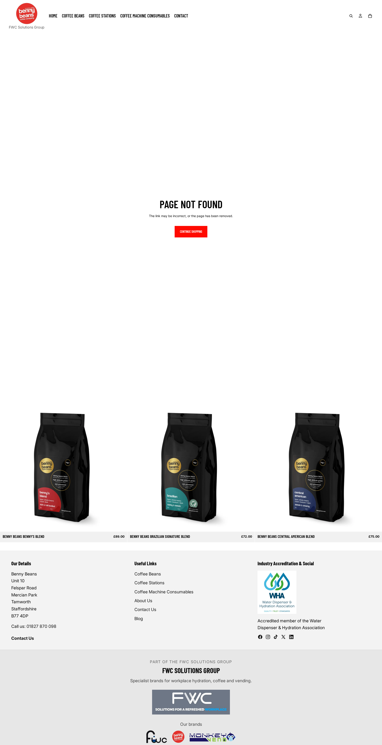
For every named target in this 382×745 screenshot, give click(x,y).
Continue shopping (191, 231)
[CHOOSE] (120, 525)
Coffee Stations (149, 582)
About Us (143, 600)
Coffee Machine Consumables (163, 591)
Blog (138, 618)
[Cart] (370, 16)
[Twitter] (283, 637)
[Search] (351, 16)
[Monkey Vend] (213, 736)
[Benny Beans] (178, 737)
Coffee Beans (147, 574)
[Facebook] (260, 637)
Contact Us (22, 638)
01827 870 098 (41, 626)
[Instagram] (268, 637)
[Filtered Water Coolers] (156, 736)
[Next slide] (120, 468)
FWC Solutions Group (26, 27)
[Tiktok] (275, 637)
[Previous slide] (6, 468)
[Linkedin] (291, 637)
